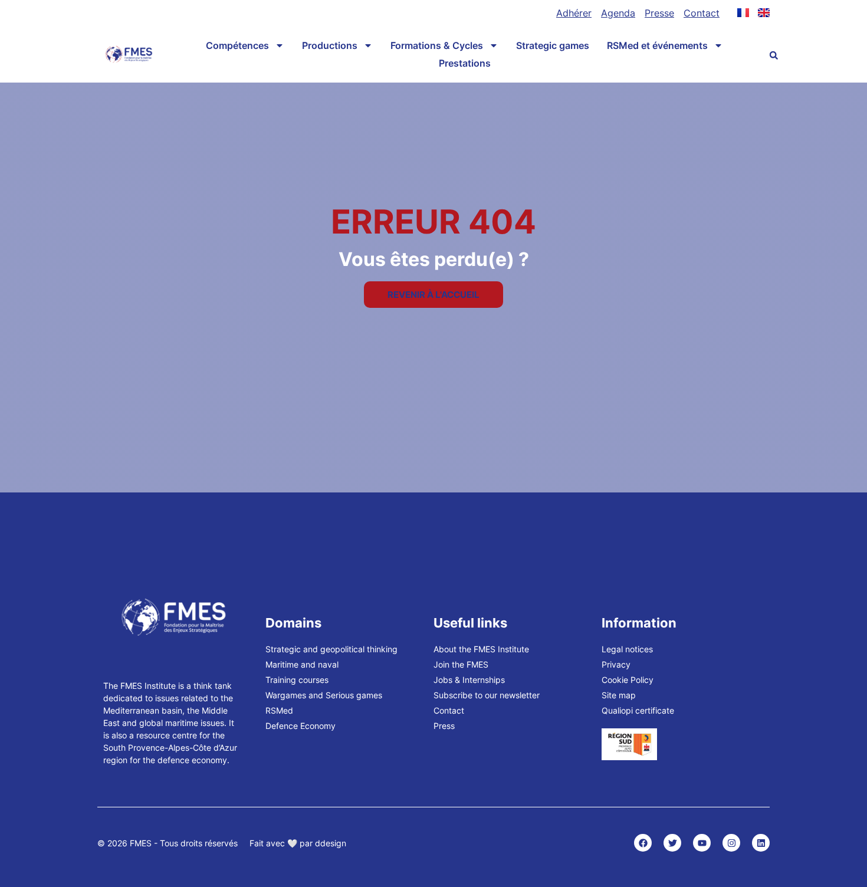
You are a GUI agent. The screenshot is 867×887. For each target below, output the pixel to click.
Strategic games (552, 45)
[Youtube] (702, 843)
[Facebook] (643, 843)
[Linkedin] (761, 843)
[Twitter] (672, 843)
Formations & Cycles (436, 45)
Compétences (237, 45)
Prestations (465, 63)
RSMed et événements (657, 45)
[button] (774, 55)
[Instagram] (731, 843)
